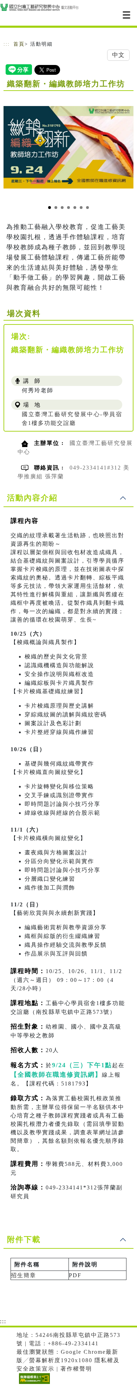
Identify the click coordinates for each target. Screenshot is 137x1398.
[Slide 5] (74, 207)
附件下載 (24, 1239)
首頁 (19, 44)
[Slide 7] (87, 207)
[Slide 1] (49, 207)
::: (7, 44)
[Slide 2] (55, 207)
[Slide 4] (68, 207)
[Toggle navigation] (126, 14)
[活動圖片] (68, 147)
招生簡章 (23, 1275)
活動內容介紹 (32, 497)
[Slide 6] (81, 207)
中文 (118, 55)
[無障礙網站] (33, 1383)
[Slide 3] (62, 207)
